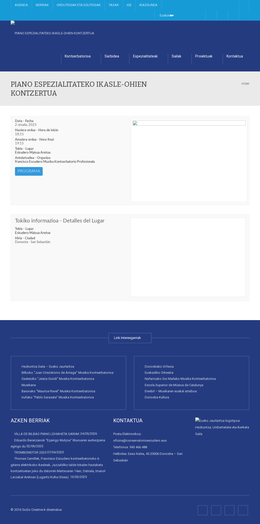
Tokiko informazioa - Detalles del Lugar (60, 220)
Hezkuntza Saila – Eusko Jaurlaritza (48, 366)
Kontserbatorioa (78, 56)
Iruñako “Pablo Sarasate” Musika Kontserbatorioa (58, 397)
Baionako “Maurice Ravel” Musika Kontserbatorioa (58, 391)
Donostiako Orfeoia (159, 366)
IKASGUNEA (148, 5)
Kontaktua (234, 56)
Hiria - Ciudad (25, 238)
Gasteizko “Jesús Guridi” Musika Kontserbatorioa (58, 379)
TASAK (114, 5)
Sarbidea (112, 56)
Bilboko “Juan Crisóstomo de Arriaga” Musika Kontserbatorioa (67, 373)
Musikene (29, 385)
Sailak (176, 56)
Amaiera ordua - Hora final (34, 139)
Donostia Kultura (157, 397)
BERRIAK (42, 5)
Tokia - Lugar (24, 149)
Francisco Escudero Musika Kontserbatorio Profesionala (55, 161)
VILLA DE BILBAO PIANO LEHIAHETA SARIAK (46, 434)
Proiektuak (204, 56)
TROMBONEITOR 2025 (30, 452)
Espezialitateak (145, 56)
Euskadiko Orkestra (159, 373)
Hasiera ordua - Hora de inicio (36, 130)
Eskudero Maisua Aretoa (32, 152)
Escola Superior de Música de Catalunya (174, 385)
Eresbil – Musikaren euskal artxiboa (171, 391)
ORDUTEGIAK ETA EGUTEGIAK (79, 5)
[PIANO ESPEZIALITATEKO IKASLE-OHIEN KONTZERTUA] (52, 33)
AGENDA (21, 5)
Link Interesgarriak (128, 338)
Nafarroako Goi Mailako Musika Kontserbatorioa (180, 379)
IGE (129, 5)
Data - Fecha (24, 121)
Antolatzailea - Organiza (33, 158)
